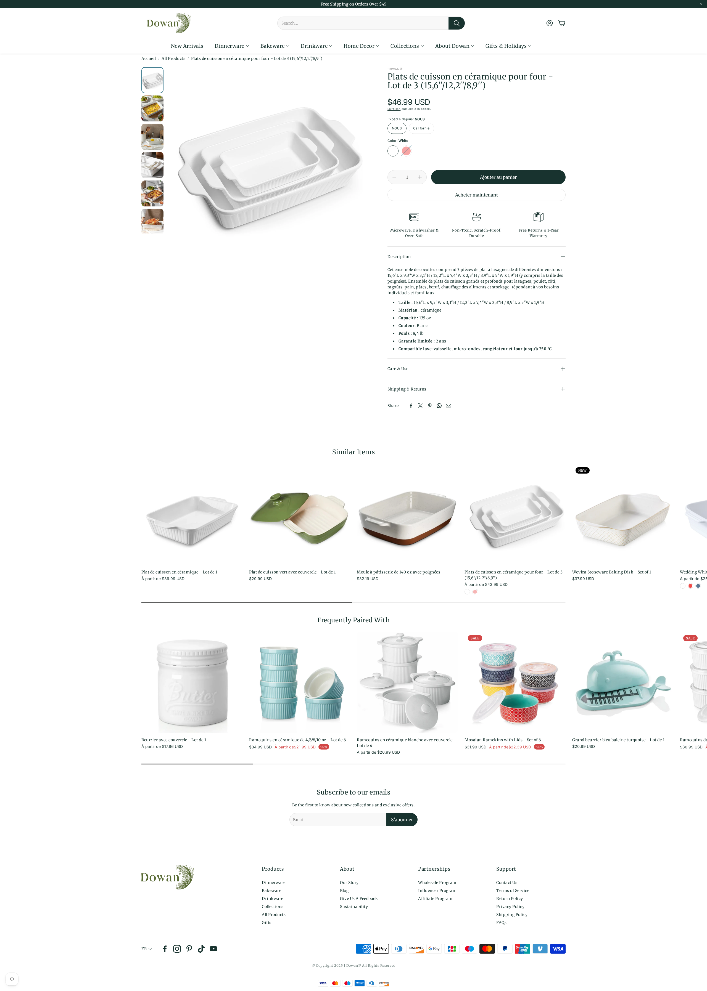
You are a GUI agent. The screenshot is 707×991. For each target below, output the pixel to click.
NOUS (397, 128)
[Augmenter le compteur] (420, 177)
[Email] (448, 405)
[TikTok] (201, 949)
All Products (173, 58)
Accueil (148, 58)
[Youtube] (213, 949)
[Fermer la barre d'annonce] (701, 4)
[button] (371, 23)
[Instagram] (177, 949)
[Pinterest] (429, 405)
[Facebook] (410, 405)
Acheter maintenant (476, 195)
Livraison (394, 108)
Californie (421, 128)
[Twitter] (420, 405)
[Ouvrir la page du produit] (191, 514)
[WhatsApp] (439, 405)
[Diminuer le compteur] (394, 177)
